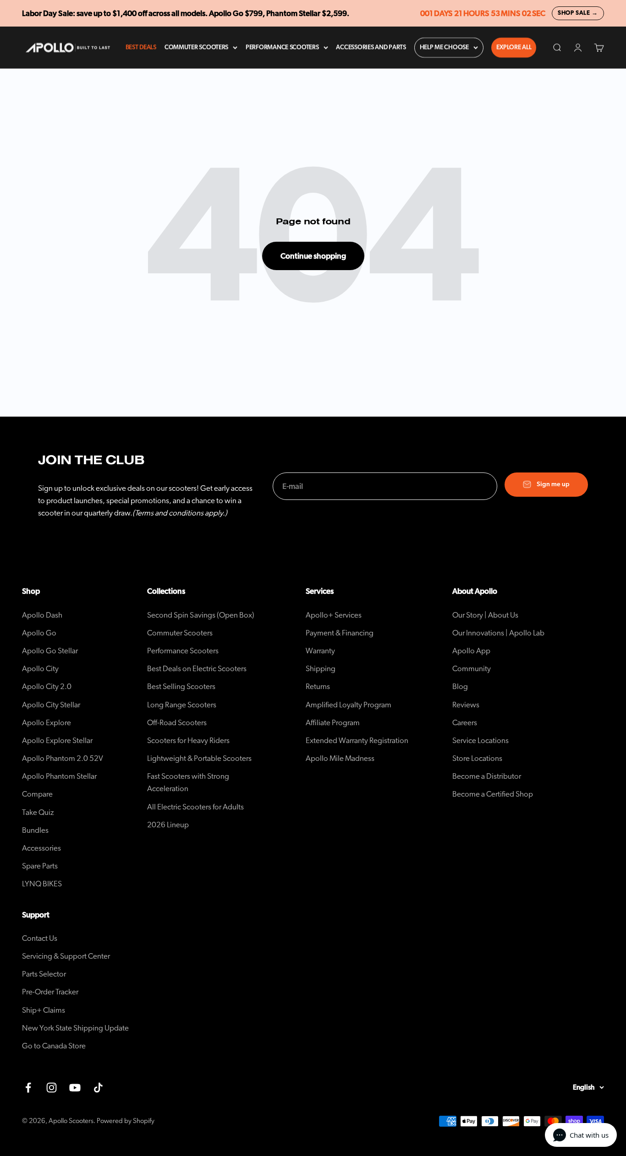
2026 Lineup (168, 825)
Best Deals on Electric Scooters (197, 669)
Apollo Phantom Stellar (59, 776)
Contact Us (39, 938)
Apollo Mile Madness (340, 758)
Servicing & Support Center (66, 956)
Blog (460, 686)
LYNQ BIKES (42, 884)
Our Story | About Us (485, 615)
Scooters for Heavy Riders (188, 740)
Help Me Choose (444, 47)
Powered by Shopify (125, 1121)
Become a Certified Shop (492, 794)
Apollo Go (39, 633)
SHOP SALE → (578, 13)
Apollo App (471, 651)
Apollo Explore (46, 723)
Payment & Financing (339, 633)
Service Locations (480, 740)
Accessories (41, 848)
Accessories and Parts (371, 47)
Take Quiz (38, 812)
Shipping (320, 669)
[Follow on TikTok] (98, 1087)
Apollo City (40, 669)
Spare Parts (40, 866)
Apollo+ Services (334, 615)
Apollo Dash (42, 615)
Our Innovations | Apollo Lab (498, 633)
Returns (318, 686)
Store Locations (477, 758)
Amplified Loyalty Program (348, 705)
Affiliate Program (333, 723)
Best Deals (141, 47)
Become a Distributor (486, 776)
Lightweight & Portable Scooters (199, 758)
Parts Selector (44, 974)
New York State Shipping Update (75, 1028)
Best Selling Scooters (181, 686)
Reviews (465, 705)
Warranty (320, 651)
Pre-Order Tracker (50, 992)
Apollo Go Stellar (50, 651)
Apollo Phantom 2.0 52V (62, 758)
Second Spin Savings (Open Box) (200, 615)
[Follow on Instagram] (51, 1087)
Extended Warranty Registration (357, 740)
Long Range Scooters (181, 705)
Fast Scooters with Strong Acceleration (188, 782)
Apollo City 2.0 (46, 686)
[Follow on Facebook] (28, 1087)
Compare (37, 794)
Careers (464, 723)
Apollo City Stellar (51, 705)
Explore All (513, 47)
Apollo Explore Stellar (57, 740)
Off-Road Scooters (177, 723)
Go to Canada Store (54, 1046)
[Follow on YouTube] (75, 1087)
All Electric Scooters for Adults (195, 807)
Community (471, 669)
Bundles (35, 830)
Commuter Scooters (196, 47)
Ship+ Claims (43, 1010)
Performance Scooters (282, 47)
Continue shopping (313, 256)
